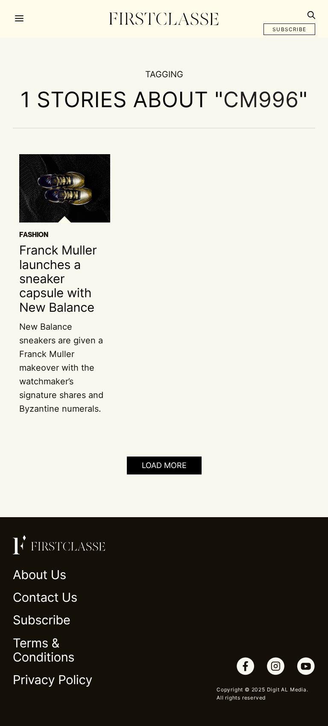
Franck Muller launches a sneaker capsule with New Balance (58, 279)
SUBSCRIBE (289, 29)
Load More (164, 465)
